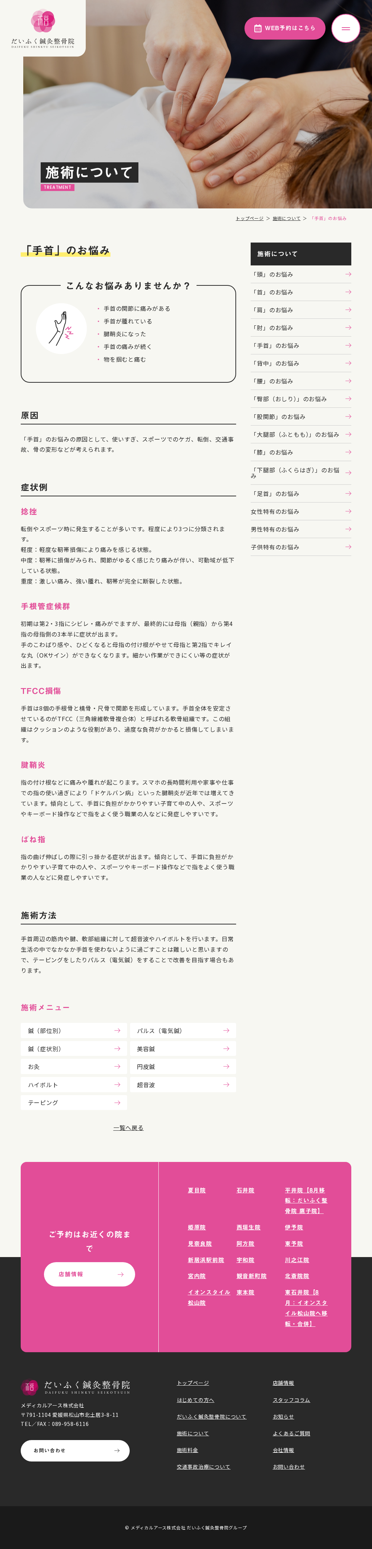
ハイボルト (43, 1084)
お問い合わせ (49, 1450)
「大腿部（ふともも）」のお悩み (295, 434)
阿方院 (245, 1244)
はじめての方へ (196, 1399)
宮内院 (197, 1276)
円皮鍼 (146, 1066)
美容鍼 (146, 1048)
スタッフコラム (292, 1399)
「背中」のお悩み (275, 363)
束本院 (245, 1292)
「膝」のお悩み (272, 452)
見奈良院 (200, 1244)
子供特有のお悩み (275, 546)
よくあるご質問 (292, 1433)
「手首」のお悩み (275, 345)
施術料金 (187, 1450)
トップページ (250, 218)
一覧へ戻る (128, 1127)
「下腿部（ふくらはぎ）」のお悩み (295, 472)
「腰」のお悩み (272, 381)
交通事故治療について (204, 1466)
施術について (287, 218)
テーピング (43, 1102)
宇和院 (245, 1260)
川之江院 (297, 1260)
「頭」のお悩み (272, 274)
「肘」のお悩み (272, 327)
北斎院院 (297, 1276)
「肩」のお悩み (272, 309)
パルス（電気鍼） (161, 1030)
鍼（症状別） (46, 1048)
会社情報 (283, 1450)
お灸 (34, 1066)
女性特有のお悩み (275, 511)
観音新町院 (251, 1276)
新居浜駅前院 (206, 1260)
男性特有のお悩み (275, 529)
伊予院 (294, 1227)
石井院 (245, 1190)
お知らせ (283, 1416)
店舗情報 (70, 1274)
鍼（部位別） (46, 1030)
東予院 (294, 1244)
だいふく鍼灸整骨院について (212, 1416)
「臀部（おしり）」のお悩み (289, 398)
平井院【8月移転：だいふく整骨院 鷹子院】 (306, 1200)
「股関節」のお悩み (278, 416)
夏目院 (197, 1190)
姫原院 (197, 1227)
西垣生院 (248, 1227)
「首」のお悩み (272, 292)
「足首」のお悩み (275, 493)
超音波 (146, 1084)
